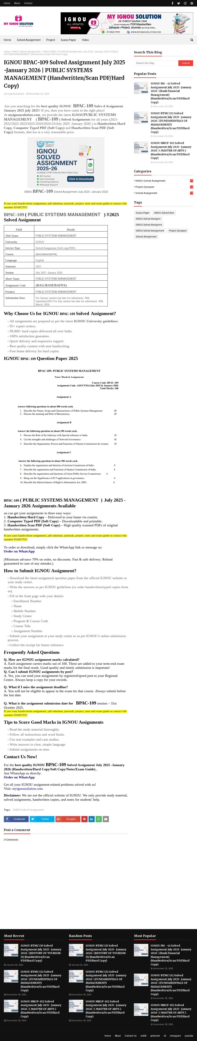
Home (7, 3)
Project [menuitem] (50, 39)
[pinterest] (191, 3)
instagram (175, 1035)
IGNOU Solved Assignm (148, 218)
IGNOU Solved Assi (164, 213)
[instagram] (185, 3)
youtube (189, 1035)
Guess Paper (142, 213)
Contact (28, 3)
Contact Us (131, 1035)
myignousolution (15, 94)
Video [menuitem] (85, 39)
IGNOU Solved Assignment (26, 51)
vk (165, 1035)
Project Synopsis (164, 186)
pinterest (155, 1035)
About (17, 3)
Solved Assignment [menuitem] (29, 39)
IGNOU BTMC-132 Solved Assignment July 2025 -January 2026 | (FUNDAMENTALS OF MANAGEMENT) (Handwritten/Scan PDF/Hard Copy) (171, 123)
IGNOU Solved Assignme (149, 224)
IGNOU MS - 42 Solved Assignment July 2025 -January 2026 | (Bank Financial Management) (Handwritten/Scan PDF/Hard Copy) (171, 93)
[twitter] (178, 3)
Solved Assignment (164, 193)
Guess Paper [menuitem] (68, 39)
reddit (143, 1035)
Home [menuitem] (7, 39)
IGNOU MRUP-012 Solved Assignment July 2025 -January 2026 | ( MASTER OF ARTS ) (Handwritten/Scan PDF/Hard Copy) (171, 150)
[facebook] (172, 3)
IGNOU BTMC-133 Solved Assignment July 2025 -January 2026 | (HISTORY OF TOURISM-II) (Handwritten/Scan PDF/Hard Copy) (41, 953)
